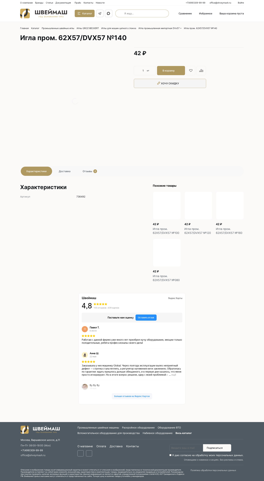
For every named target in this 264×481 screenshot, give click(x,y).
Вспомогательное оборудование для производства (108, 433)
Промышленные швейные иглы (58, 28)
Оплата (101, 446)
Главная (24, 28)
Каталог (35, 28)
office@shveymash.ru (33, 455)
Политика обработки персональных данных (213, 470)
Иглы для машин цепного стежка (118, 28)
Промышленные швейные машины (98, 427)
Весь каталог (184, 433)
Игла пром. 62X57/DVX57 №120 (197, 230)
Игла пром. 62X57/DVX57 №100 (166, 230)
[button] (32, 450)
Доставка (64, 171)
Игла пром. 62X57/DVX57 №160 (229, 230)
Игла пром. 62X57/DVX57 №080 (166, 278)
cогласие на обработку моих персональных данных (211, 455)
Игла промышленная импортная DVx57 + (160, 28)
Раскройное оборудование (138, 427)
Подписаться (215, 447)
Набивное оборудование (157, 433)
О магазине (85, 446)
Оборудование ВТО (169, 427)
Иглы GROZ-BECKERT (88, 28)
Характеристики (36, 171)
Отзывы (89, 171)
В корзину (169, 70)
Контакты (132, 446)
